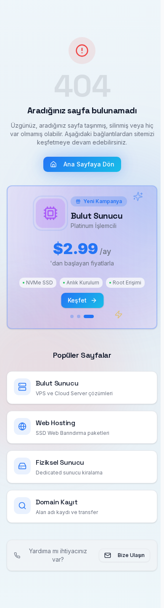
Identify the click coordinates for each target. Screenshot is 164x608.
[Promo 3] (87, 316)
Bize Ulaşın (127, 555)
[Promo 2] (77, 316)
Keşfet (77, 300)
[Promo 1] (70, 316)
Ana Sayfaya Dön (87, 164)
